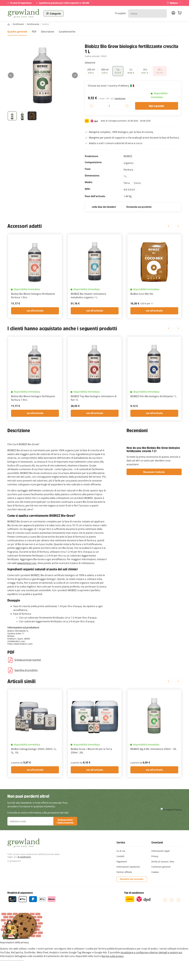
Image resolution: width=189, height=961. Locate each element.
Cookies (155, 872)
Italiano (174, 2)
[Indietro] (11, 75)
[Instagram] (178, 900)
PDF (34, 31)
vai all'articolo (35, 310)
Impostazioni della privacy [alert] (14, 942)
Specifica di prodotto (26, 670)
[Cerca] (163, 13)
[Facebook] (165, 900)
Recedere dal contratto (131, 879)
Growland (157, 842)
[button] (12, 116)
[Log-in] (173, 13)
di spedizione (24, 856)
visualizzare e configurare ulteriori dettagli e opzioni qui (151, 952)
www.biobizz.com (26, 563)
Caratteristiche (67, 31)
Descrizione (47, 31)
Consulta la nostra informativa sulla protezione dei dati (38, 812)
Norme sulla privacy (112, 956)
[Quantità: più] (127, 106)
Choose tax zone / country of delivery (109, 85)
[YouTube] (171, 900)
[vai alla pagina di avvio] (23, 13)
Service (121, 842)
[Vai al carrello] (179, 13)
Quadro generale (17, 31)
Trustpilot (120, 13)
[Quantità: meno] (91, 106)
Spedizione (120, 98)
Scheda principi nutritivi (27, 659)
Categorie (55, 13)
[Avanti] (75, 75)
